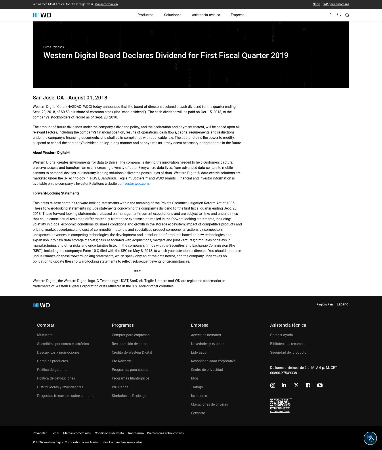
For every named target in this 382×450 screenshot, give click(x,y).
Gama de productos (52, 361)
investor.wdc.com (135, 183)
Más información (106, 4)
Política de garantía (52, 370)
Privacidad (40, 433)
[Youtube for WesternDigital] (320, 386)
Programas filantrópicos (130, 378)
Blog (194, 378)
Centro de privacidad (207, 370)
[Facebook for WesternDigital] (308, 386)
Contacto (198, 413)
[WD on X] (296, 385)
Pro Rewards (122, 361)
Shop (316, 4)
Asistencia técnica (206, 15)
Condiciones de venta (109, 433)
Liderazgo (198, 352)
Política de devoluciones (56, 378)
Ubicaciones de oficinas (209, 404)
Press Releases (53, 47)
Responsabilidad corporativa (213, 361)
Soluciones (172, 15)
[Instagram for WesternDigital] (272, 386)
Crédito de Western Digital (132, 352)
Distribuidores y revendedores (60, 387)
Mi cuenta (45, 335)
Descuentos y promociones (58, 352)
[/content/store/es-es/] (42, 15)
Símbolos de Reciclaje (129, 396)
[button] (330, 16)
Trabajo (197, 387)
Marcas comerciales (77, 433)
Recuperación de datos (129, 344)
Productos (145, 15)
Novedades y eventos (207, 344)
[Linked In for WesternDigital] (284, 386)
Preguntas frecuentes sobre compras (65, 396)
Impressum (136, 433)
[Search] (347, 15)
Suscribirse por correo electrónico (63, 344)
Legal (55, 433)
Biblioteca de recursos (287, 344)
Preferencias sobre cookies (165, 433)
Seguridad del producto (288, 352)
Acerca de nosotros (206, 335)
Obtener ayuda (281, 335)
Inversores (199, 396)
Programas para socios (130, 370)
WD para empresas (336, 4)
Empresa (237, 15)
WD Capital (120, 387)
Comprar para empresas (130, 335)
